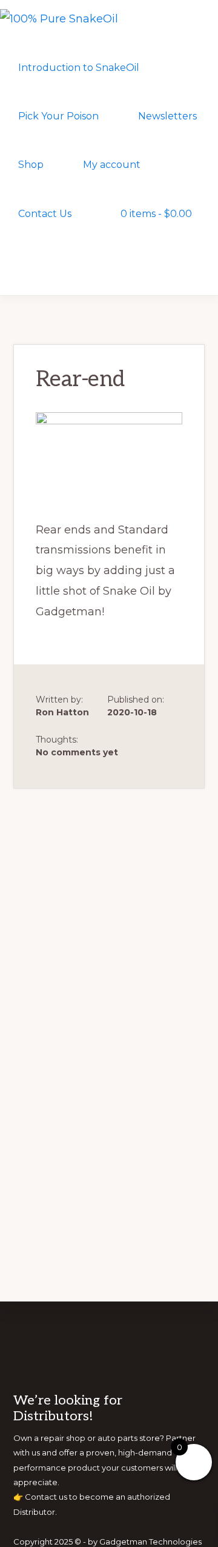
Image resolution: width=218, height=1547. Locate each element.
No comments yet (77, 752)
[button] (21, 262)
